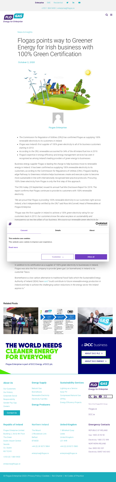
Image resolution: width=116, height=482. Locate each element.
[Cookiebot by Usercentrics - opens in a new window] (97, 224)
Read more (13, 247)
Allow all (91, 257)
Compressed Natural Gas (70, 395)
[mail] (105, 396)
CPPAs (63, 399)
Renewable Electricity (40, 395)
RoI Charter (57, 476)
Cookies (46, 476)
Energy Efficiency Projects (70, 402)
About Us (8, 382)
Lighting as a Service (68, 388)
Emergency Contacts (99, 424)
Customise (56, 257)
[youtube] (100, 396)
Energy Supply (39, 382)
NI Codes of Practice (74, 476)
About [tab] (91, 230)
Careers (6, 406)
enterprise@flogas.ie (65, 8)
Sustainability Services (72, 382)
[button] (5, 320)
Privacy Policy (34, 476)
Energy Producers (41, 404)
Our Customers (9, 389)
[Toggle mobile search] (107, 15)
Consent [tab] (24, 230)
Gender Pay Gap (10, 403)
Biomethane (37, 392)
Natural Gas (37, 388)
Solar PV (63, 392)
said (46, 281)
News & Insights (25, 32)
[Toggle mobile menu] (111, 15)
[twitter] (90, 396)
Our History (8, 392)
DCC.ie (92, 414)
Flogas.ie (93, 409)
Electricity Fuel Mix (39, 399)
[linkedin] (95, 396)
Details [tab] (58, 230)
